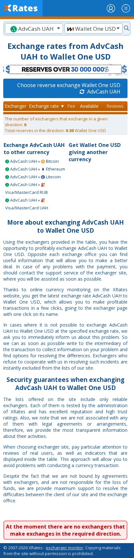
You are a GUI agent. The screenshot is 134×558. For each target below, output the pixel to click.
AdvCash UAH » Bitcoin (34, 161)
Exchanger (15, 106)
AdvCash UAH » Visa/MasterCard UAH (26, 204)
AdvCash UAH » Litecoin (35, 177)
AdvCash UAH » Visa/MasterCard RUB (26, 188)
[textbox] (34, 29)
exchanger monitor (64, 548)
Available (89, 106)
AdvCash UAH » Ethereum (37, 169)
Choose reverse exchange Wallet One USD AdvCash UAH (68, 88)
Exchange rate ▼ (47, 106)
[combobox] (34, 28)
